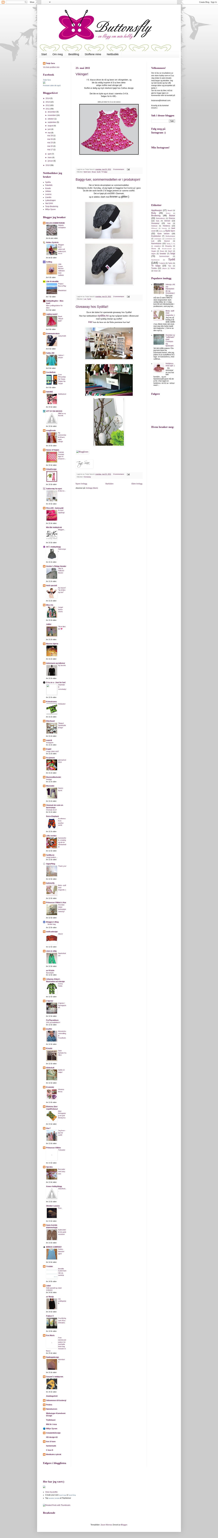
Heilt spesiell (51, 586)
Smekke (163, 254)
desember (52, 112)
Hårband (154, 228)
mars (50, 157)
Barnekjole (50, 973)
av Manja (50, 1297)
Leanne (48, 194)
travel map (62, 1495)
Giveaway (87, 477)
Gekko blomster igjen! (61, 1251)
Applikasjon (156, 210)
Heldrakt (154, 226)
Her (90, 322)
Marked (167, 241)
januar (50, 161)
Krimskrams (51, 702)
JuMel (48, 624)
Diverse (172, 218)
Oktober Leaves (53, 1206)
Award (170, 210)
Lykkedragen (50, 200)
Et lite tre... (62, 491)
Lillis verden (51, 836)
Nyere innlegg (81, 484)
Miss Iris (49, 605)
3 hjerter (49, 1001)
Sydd (98, 172)
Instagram (49, 742)
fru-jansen (50, 758)
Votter (156, 271)
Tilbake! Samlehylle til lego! (62, 725)
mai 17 (50, 150)
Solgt (172, 253)
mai (49, 133)
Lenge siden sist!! (52, 751)
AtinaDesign (51, 469)
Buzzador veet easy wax (61, 1171)
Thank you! (62, 866)
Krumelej (50, 1087)
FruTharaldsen (52, 1020)
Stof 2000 (49, 203)
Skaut (94, 172)
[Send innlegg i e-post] (128, 169)
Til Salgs (104, 172)
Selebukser (62, 394)
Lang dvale (62, 336)
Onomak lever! (51, 810)
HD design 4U (52, 1437)
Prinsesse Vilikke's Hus (56, 903)
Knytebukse (156, 236)
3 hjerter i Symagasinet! (62, 1005)
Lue (85, 299)
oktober (51, 119)
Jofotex (48, 191)
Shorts (153, 248)
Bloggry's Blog (52, 922)
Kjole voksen (163, 234)
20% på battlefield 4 (53, 1022)
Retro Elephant (52, 816)
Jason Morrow (106, 1525)
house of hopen (52, 450)
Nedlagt (49, 779)
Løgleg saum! (52, 314)
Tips (169, 266)
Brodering (155, 215)
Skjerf (170, 251)
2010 (48, 165)
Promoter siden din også (52, 85)
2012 (48, 105)
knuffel (49, 1029)
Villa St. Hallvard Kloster (61, 571)
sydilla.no (103, 315)
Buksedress (160, 218)
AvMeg (49, 262)
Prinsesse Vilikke (53, 1148)
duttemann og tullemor (55, 663)
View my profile (51, 1492)
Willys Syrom (50, 209)
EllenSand (50, 721)
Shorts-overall (166, 248)
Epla (157, 221)
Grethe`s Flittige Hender (56, 566)
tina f (48, 1128)
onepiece (157, 246)
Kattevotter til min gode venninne (62, 1232)
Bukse (172, 215)
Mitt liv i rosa (51, 1424)
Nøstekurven (51, 1409)
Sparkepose (155, 260)
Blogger (124, 1525)
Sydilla (48, 182)
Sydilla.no (50, 855)
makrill (49, 740)
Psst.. (60, 1208)
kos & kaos (51, 1442)
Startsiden (109, 484)
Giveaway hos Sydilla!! (92, 307)
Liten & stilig (51, 951)
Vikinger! (82, 74)
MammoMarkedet (53, 777)
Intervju (164, 228)
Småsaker (62, 704)
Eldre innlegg (137, 484)
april (50, 154)
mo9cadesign (52, 932)
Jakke (161, 231)
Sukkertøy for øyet (54, 489)
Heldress (166, 226)
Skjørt (153, 254)
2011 (48, 109)
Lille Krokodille (52, 281)
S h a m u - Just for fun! (56, 682)
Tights (170, 263)
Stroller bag (51, 924)
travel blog (72, 1495)
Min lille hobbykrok (54, 527)
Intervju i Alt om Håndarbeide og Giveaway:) (170, 288)
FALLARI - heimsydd (54, 508)
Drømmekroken (52, 334)
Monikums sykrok (53, 1454)
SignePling (50, 864)
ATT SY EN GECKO (54, 411)
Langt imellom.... (52, 857)
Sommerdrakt (164, 256)
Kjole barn (87, 172)
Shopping (168, 246)
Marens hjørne (52, 644)
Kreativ (48, 188)
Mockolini (50, 786)
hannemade (51, 1446)
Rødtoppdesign (52, 1357)
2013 (48, 102)
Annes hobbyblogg (54, 1186)
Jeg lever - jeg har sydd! (62, 1133)
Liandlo (48, 197)
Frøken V (50, 1316)
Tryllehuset (50, 1420)
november (52, 115)
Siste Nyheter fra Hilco (62, 1053)
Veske (173, 268)
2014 (48, 98)
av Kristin (50, 970)
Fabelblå (48, 185)
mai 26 (50, 139)
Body (153, 213)
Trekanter (61, 1150)
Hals (169, 223)
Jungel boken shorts (60, 609)
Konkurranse (170, 236)
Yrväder (49, 1266)
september (52, 122)
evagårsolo (51, 430)
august (51, 126)
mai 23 (50, 143)
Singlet (153, 251)
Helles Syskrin (52, 242)
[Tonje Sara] (44, 83)
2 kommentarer (118, 296)
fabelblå (49, 392)
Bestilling (73, 54)
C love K (49, 1450)
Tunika (154, 268)
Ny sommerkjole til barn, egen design (62, 437)
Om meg (57, 54)
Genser (167, 221)
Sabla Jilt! (50, 353)
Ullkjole (164, 268)
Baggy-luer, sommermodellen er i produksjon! (108, 179)
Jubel (48, 1286)
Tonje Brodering (51, 206)
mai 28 (50, 136)
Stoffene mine (93, 54)
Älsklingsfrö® (52, 1396)
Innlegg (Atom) (92, 488)
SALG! (60, 934)
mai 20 (50, 146)
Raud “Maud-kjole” (60, 318)
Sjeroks (49, 1167)
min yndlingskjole (62, 1301)
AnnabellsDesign (53, 1433)
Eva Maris (50, 1335)
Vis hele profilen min (51, 67)
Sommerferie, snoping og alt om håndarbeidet (62, 842)
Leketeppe (157, 239)
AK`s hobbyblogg (53, 547)
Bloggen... (61, 530)
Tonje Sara (50, 63)
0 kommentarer (118, 169)
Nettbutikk (113, 54)
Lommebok (168, 239)
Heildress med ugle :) (170, 365)
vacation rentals (54, 1498)
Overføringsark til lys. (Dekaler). (62, 1320)
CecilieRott (50, 372)
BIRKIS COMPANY (54, 1247)
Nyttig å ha (171, 243)
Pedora (49, 1405)
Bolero (168, 213)
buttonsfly (50, 883)
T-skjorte (162, 263)
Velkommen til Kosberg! (56, 1400)
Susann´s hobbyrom (54, 1377)
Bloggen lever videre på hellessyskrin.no (62, 249)
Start (44, 54)
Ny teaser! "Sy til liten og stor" (62, 590)
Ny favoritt (62, 665)
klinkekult (50, 1068)
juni (49, 129)
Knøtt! (48, 749)
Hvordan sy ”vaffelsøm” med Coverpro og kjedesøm (170, 340)
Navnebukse (156, 243)
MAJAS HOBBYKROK (55, 223)
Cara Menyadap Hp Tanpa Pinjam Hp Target (62, 379)
